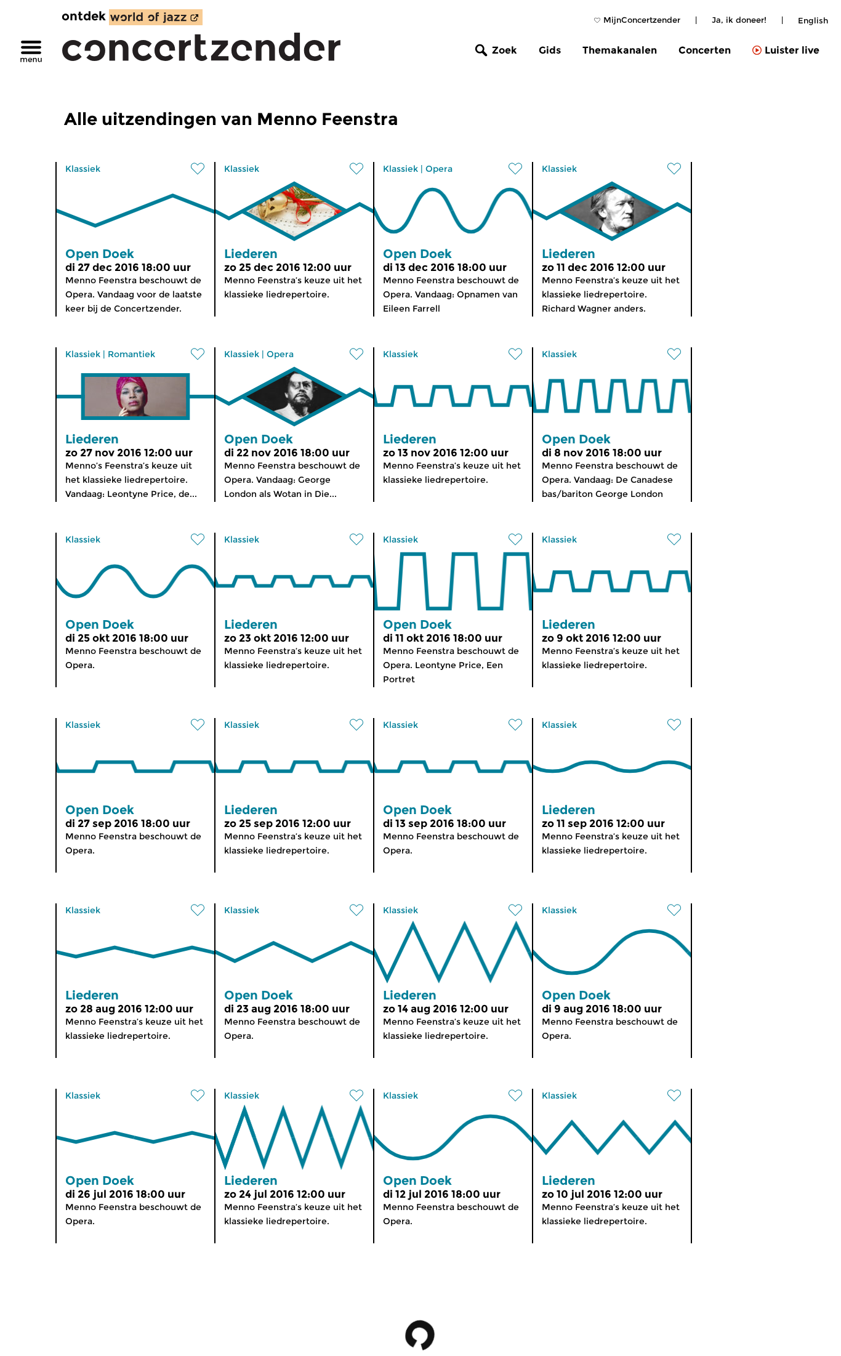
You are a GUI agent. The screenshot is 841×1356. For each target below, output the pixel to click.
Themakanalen (619, 50)
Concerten (704, 50)
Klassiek (82, 168)
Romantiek (131, 354)
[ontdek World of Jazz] (156, 17)
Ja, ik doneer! (739, 20)
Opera (439, 168)
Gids (550, 50)
